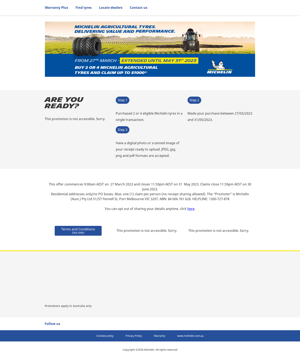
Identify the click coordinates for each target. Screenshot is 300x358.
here (190, 208)
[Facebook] (70, 324)
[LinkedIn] (84, 324)
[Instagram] (91, 324)
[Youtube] (77, 324)
